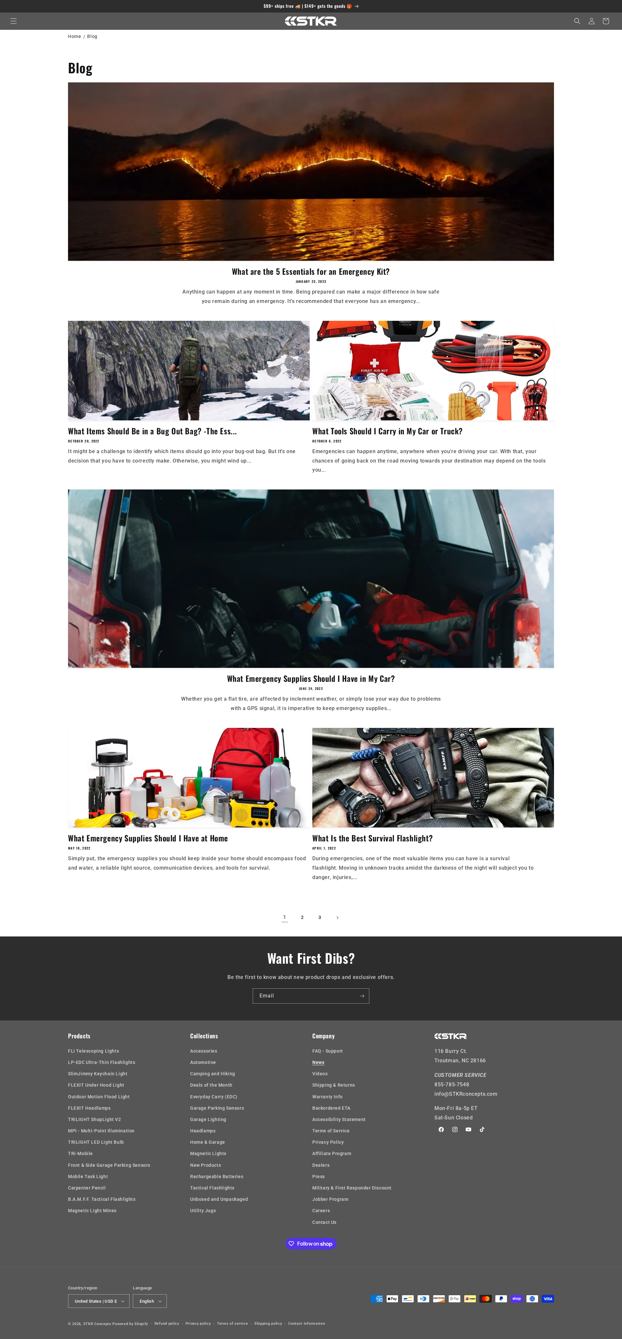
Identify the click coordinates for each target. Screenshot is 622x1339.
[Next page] (337, 918)
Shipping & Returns (333, 1085)
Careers (321, 1210)
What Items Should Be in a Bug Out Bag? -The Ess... (152, 431)
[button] (13, 21)
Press (318, 1176)
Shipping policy (268, 1323)
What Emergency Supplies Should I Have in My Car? (311, 678)
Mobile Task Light (88, 1176)
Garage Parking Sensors (217, 1108)
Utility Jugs (203, 1210)
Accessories (203, 1051)
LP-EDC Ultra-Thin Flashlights (101, 1062)
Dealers (320, 1165)
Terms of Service (331, 1130)
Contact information (306, 1323)
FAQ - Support (327, 1051)
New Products (205, 1165)
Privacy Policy (328, 1142)
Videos (320, 1073)
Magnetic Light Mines (92, 1210)
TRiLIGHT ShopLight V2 (94, 1119)
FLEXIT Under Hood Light (96, 1085)
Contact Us (324, 1222)
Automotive (203, 1062)
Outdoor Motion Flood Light (99, 1096)
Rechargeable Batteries (216, 1176)
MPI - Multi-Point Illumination (101, 1130)
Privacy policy (198, 1323)
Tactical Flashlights (212, 1187)
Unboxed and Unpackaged (219, 1199)
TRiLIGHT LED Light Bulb (96, 1142)
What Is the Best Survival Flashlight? (372, 838)
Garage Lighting (208, 1119)
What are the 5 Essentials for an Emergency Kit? (311, 271)
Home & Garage (207, 1142)
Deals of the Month (211, 1085)
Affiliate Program (331, 1153)
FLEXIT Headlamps (89, 1108)
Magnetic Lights (208, 1153)
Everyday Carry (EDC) (213, 1096)
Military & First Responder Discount (352, 1187)
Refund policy (167, 1323)
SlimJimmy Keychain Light (97, 1073)
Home (74, 36)
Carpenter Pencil (87, 1187)
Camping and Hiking (212, 1073)
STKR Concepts (97, 1324)
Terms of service (232, 1323)
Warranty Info (327, 1096)
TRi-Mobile (80, 1153)
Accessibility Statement (339, 1119)
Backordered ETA (331, 1108)
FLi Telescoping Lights (93, 1051)
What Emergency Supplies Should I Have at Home (148, 838)
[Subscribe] (362, 996)
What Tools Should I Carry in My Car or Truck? (387, 431)
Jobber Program (330, 1199)
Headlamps (202, 1130)
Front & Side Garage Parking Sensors (109, 1165)
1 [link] (284, 917)
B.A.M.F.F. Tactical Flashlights (102, 1199)
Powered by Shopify (130, 1324)
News (318, 1062)
